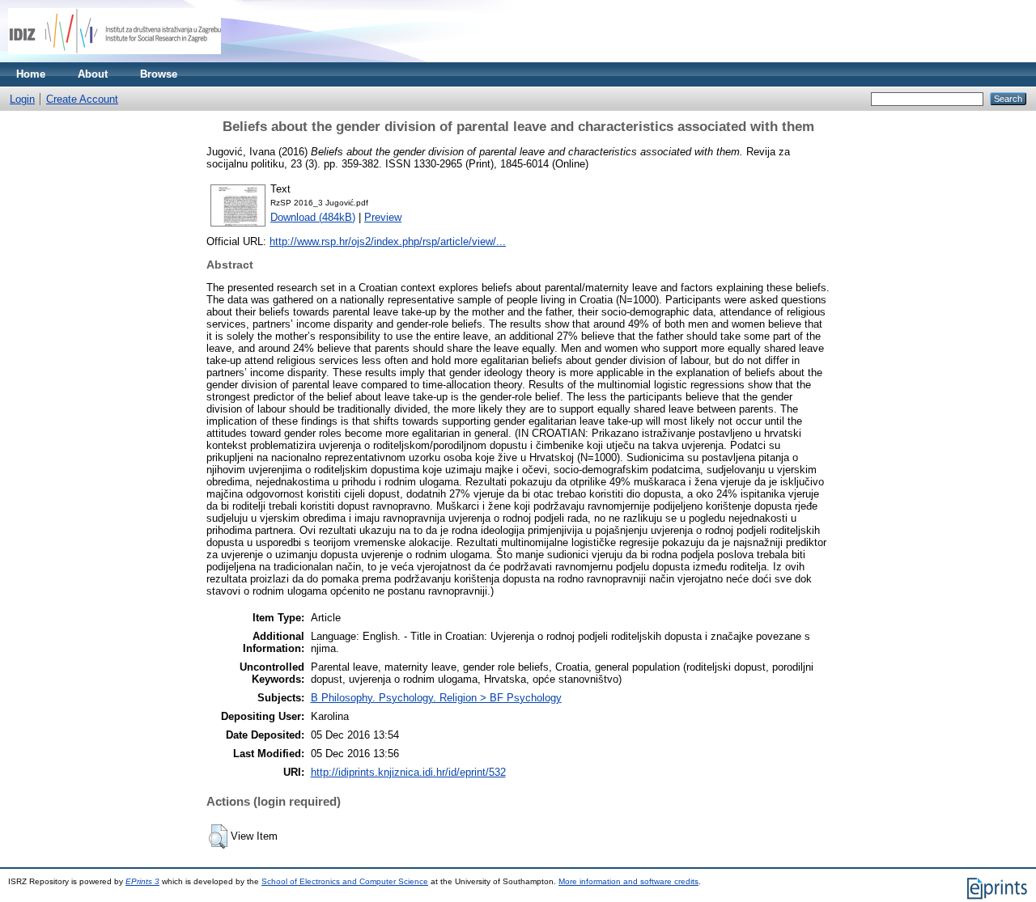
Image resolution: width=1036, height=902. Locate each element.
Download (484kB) (312, 217)
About (93, 74)
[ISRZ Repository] (114, 59)
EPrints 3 (142, 881)
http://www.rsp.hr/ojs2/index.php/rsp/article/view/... (388, 241)
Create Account (82, 99)
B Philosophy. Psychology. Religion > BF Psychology (436, 698)
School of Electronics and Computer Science (344, 881)
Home (30, 74)
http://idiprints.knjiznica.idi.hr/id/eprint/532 (408, 772)
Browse (158, 74)
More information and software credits (628, 881)
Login (22, 99)
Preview (382, 217)
